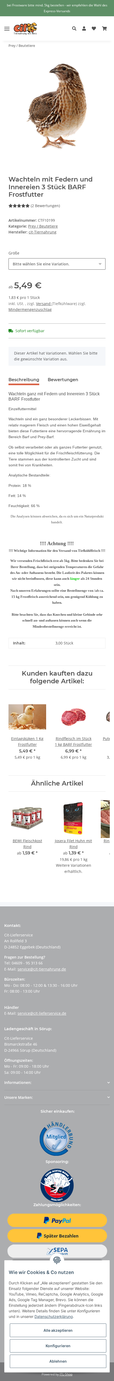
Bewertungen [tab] (63, 379)
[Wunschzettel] (94, 28)
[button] (75, 28)
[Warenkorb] (104, 28)
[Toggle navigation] (7, 24)
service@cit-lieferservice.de (41, 1013)
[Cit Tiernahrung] (25, 28)
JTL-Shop (66, 1374)
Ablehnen (58, 1361)
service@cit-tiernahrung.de (41, 969)
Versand (44, 303)
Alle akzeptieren (58, 1330)
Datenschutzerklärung (53, 1316)
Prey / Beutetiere (43, 226)
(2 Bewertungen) (45, 205)
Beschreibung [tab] (23, 379)
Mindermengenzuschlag (30, 309)
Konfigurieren (58, 1345)
